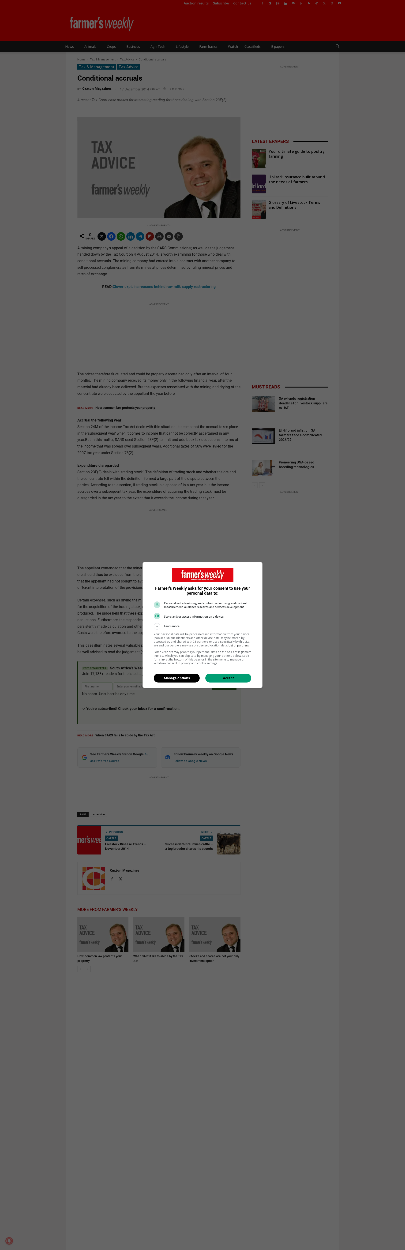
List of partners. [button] (239, 645)
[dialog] (202, 625)
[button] (202, 626)
